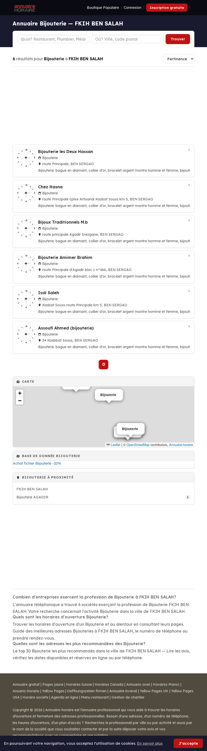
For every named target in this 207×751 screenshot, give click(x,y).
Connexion (132, 7)
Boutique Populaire (103, 7)
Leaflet (115, 444)
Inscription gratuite (167, 8)
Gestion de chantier (128, 697)
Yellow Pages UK (154, 691)
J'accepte (188, 743)
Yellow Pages (53, 691)
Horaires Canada (109, 684)
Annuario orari (138, 684)
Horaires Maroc (166, 684)
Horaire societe (35, 697)
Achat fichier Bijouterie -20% (37, 463)
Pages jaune (52, 684)
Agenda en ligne (64, 697)
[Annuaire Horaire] (24, 7)
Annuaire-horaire (181, 444)
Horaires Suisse (79, 684)
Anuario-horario (26, 691)
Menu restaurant (95, 697)
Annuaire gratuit (26, 684)
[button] (19, 393)
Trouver (178, 39)
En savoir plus (150, 743)
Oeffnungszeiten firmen (87, 691)
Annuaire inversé (123, 691)
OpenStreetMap (137, 444)
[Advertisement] (103, 105)
